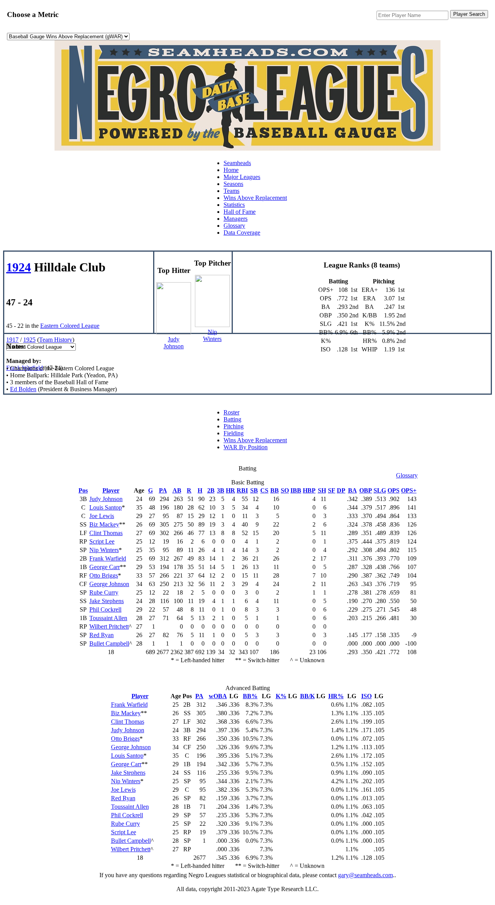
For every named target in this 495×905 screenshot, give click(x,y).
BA (352, 490)
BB (274, 490)
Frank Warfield (24, 368)
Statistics (234, 204)
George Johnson (109, 584)
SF (331, 490)
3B (220, 490)
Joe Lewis (101, 516)
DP (341, 490)
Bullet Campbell (109, 643)
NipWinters (212, 335)
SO (285, 490)
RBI (242, 490)
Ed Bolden (23, 389)
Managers (236, 218)
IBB (295, 490)
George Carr (104, 567)
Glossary (234, 225)
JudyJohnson (174, 342)
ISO (366, 696)
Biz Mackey (104, 524)
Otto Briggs (103, 575)
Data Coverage (242, 232)
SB (254, 490)
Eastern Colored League (69, 325)
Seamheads (237, 163)
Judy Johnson (106, 499)
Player (110, 490)
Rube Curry (103, 592)
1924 (18, 267)
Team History (55, 339)
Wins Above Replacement (255, 197)
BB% (250, 696)
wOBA (218, 696)
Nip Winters (104, 550)
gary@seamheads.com (365, 875)
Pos (83, 490)
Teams (231, 190)
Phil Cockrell (105, 609)
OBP (365, 490)
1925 (29, 339)
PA (163, 490)
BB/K (307, 696)
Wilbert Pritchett (109, 626)
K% (281, 696)
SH (322, 490)
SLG (380, 490)
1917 (12, 339)
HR (230, 490)
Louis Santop (105, 507)
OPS (393, 490)
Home (231, 170)
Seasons (233, 184)
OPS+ (408, 490)
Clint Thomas (106, 533)
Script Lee (101, 541)
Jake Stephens (106, 601)
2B (211, 490)
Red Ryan (101, 635)
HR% (336, 696)
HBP (309, 490)
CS (264, 490)
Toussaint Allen (108, 618)
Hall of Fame (240, 211)
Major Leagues (242, 177)
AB (176, 490)
